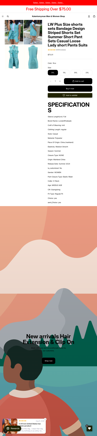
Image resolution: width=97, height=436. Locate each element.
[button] (57, 50)
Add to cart (79, 81)
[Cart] (94, 16)
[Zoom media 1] (14, 32)
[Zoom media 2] (33, 32)
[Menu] (2, 16)
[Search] (7, 16)
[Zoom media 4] (33, 57)
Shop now (48, 361)
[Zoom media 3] (14, 57)
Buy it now (70, 89)
